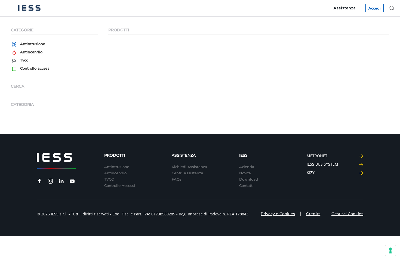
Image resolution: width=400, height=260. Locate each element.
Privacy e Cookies (278, 213)
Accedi (374, 8)
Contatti (246, 185)
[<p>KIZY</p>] (361, 172)
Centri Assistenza (187, 173)
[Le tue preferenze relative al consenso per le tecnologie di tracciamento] (390, 250)
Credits (313, 213)
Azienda (246, 167)
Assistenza (345, 8)
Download (248, 179)
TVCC (109, 179)
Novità (245, 173)
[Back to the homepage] (29, 8)
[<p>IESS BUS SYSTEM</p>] (361, 164)
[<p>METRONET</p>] (361, 155)
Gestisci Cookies (347, 213)
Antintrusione (32, 44)
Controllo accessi (35, 68)
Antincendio (31, 52)
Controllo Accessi (119, 185)
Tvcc (24, 60)
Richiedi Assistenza (189, 167)
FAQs (176, 179)
